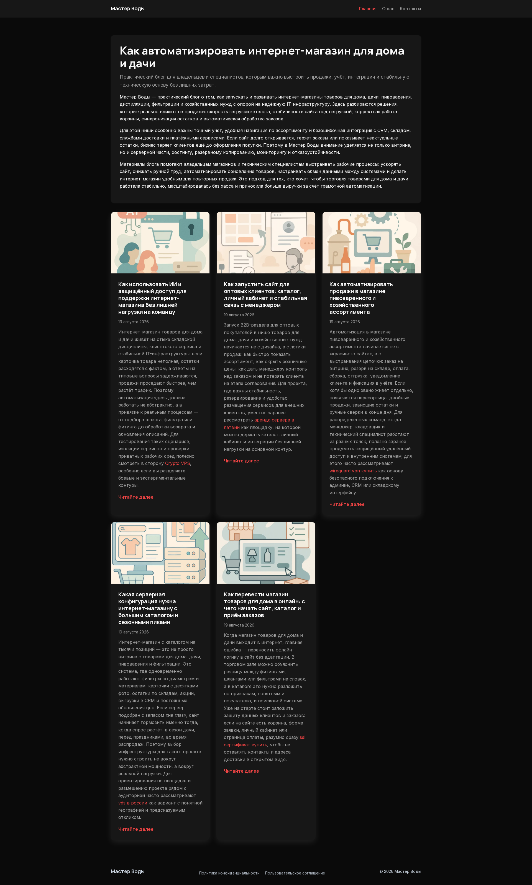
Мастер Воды (128, 8)
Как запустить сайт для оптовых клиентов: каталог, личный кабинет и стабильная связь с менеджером (265, 294)
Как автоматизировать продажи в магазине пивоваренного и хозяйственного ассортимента (361, 297)
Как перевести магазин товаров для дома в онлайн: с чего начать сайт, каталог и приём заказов (264, 605)
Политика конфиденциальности (229, 873)
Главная (368, 8)
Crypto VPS (177, 463)
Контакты (410, 8)
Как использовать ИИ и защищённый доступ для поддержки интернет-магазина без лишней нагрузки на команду (152, 297)
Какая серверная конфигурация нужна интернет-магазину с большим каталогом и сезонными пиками (148, 608)
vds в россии (132, 803)
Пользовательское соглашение (295, 873)
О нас (388, 8)
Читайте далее (136, 497)
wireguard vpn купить (353, 470)
